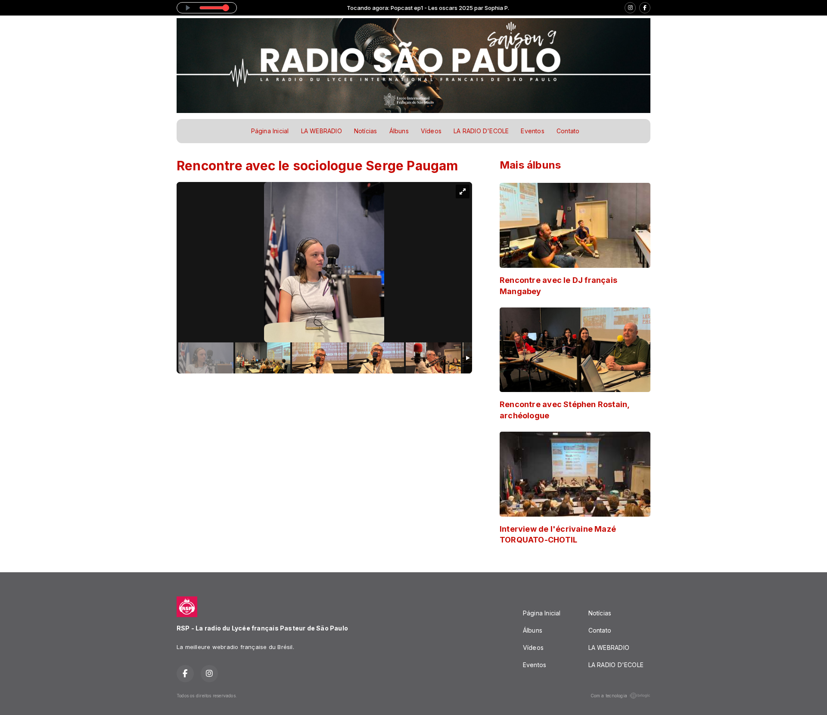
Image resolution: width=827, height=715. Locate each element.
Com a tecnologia (609, 695)
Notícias (365, 131)
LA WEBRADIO (321, 131)
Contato (568, 131)
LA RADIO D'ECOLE (481, 131)
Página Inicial (270, 131)
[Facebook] (644, 7)
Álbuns (399, 131)
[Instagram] (630, 7)
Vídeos (431, 131)
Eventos (532, 131)
